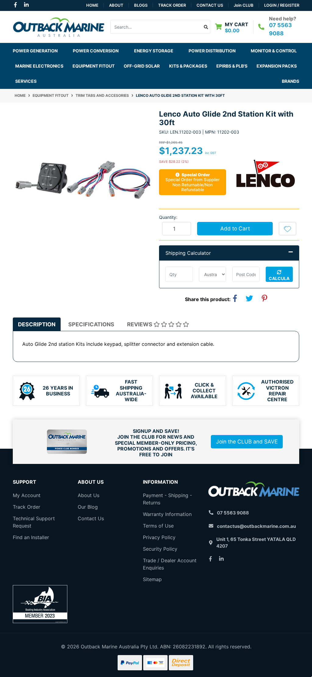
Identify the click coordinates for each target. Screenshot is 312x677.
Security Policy (160, 549)
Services (26, 81)
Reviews (140, 324)
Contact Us (210, 5)
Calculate (279, 279)
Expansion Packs (277, 65)
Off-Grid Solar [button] (142, 65)
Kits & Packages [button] (188, 65)
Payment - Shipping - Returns (167, 499)
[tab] (37, 324)
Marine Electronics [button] (39, 65)
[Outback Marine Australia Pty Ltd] (58, 26)
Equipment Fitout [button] (94, 65)
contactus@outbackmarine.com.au (256, 526)
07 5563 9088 (233, 513)
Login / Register (281, 5)
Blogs (140, 5)
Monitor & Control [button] (274, 50)
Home (92, 5)
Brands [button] (290, 81)
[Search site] (206, 27)
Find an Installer (31, 537)
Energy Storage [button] (153, 50)
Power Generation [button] (35, 50)
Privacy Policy (159, 537)
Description (36, 324)
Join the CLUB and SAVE (247, 441)
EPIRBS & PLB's (231, 65)
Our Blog (88, 507)
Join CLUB (244, 5)
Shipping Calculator (188, 253)
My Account (27, 495)
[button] (287, 228)
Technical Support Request (34, 522)
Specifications (91, 324)
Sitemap (152, 579)
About (116, 5)
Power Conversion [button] (96, 50)
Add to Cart (235, 228)
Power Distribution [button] (212, 50)
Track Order (172, 5)
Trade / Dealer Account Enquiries (170, 564)
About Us (88, 495)
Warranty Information (167, 514)
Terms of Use (158, 526)
